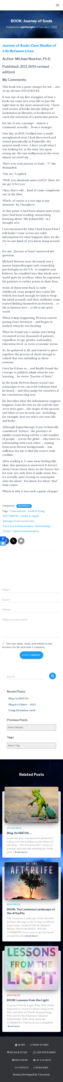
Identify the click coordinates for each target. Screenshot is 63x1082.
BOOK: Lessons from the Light (28, 1000)
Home (21, 1045)
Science (7, 531)
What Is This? (40, 1045)
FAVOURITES (11, 516)
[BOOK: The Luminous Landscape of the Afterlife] (31, 880)
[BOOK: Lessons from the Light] (31, 967)
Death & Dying (36, 511)
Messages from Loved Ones (18, 521)
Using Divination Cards (21, 710)
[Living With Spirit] (24, 5)
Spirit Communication (26, 531)
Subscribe (42, 1067)
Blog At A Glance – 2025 (22, 704)
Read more (21, 852)
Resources (24, 506)
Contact (23, 1067)
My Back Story (18, 1052)
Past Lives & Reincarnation (18, 526)
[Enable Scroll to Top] (57, 1076)
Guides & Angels (29, 516)
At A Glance (14, 828)
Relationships (43, 526)
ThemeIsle (44, 1074)
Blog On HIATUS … (19, 698)
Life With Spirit (46, 1052)
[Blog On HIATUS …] (31, 804)
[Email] (3, 543)
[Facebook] (3, 538)
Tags (10, 737)
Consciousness (18, 511)
